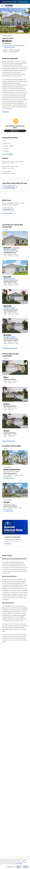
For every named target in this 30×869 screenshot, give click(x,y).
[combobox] (21, 5)
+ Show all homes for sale (10, 348)
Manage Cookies (11, 866)
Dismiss (26, 866)
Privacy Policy (19, 863)
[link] (15, 21)
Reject (18, 866)
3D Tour (20, 31)
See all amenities (7, 154)
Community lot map (9, 187)
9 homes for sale (8, 511)
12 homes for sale (8, 478)
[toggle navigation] (2, 6)
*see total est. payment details (10, 250)
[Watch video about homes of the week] (15, 121)
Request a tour (8, 209)
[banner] (15, 2)
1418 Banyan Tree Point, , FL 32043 (14, 46)
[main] (15, 438)
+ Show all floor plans (8, 441)
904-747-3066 (8, 213)
